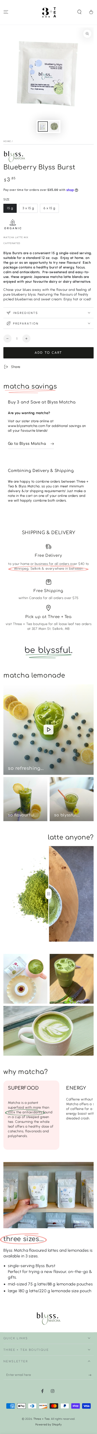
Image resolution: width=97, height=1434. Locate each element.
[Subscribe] (91, 1375)
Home (7, 141)
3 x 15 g (30, 209)
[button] (79, 12)
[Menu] (6, 12)
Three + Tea (41, 1418)
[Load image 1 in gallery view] (43, 126)
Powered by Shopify (48, 1424)
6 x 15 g (51, 209)
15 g (12, 209)
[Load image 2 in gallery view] (54, 126)
